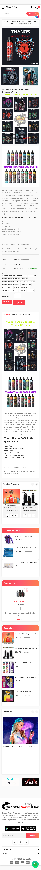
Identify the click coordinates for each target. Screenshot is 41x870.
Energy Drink (21, 276)
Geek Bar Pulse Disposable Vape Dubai (17, 508)
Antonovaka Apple (10, 291)
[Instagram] (26, 842)
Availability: (19, 268)
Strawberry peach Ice (11, 279)
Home (6, 21)
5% (10, 226)
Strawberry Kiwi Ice (22, 288)
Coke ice (22, 291)
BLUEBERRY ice (29, 282)
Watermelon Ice (8, 276)
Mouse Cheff (7, 288)
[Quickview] (16, 515)
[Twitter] (15, 842)
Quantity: (5, 296)
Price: (4, 259)
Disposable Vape (18, 21)
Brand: (4, 264)
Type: (4, 268)
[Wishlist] (11, 515)
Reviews (14, 314)
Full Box (30, 291)
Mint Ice (24, 279)
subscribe (33, 835)
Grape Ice (32, 276)
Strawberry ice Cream (11, 285)
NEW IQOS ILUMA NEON (23, 536)
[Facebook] (20, 842)
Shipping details (24, 314)
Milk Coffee (26, 285)
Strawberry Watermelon (12, 282)
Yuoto (30, 208)
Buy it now (19, 303)
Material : (6, 273)
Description (6, 314)
